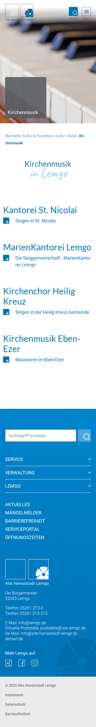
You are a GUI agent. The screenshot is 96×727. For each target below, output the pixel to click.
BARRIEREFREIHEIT (25, 521)
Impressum (14, 695)
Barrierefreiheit (17, 714)
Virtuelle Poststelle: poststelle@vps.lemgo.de (45, 628)
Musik (72, 136)
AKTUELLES (17, 504)
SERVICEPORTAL (22, 529)
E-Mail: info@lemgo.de (25, 622)
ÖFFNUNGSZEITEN (24, 537)
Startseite (12, 136)
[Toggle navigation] (86, 11)
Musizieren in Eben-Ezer (39, 359)
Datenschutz (15, 704)
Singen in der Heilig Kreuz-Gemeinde (52, 312)
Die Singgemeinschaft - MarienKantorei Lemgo (53, 261)
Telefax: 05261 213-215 (26, 613)
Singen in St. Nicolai (35, 220)
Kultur (60, 136)
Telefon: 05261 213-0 (24, 608)
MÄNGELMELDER (23, 512)
